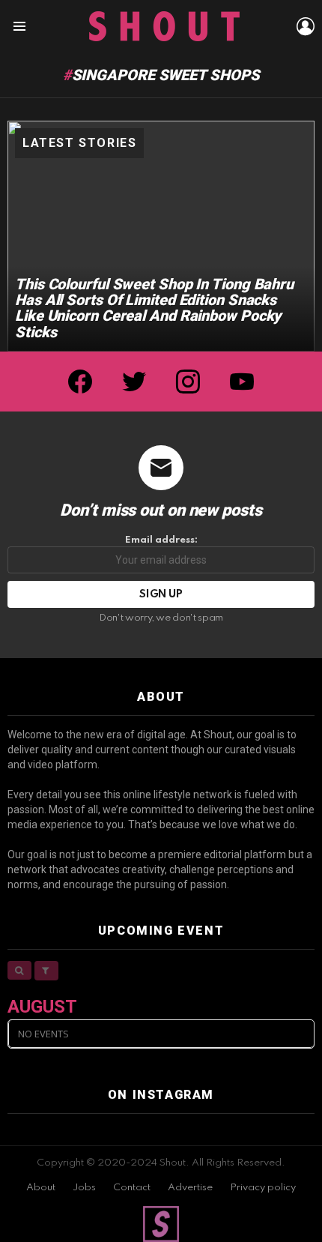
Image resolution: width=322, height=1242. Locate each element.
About (40, 1188)
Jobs (84, 1188)
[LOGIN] (306, 26)
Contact (132, 1188)
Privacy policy (263, 1188)
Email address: (161, 540)
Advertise (190, 1188)
